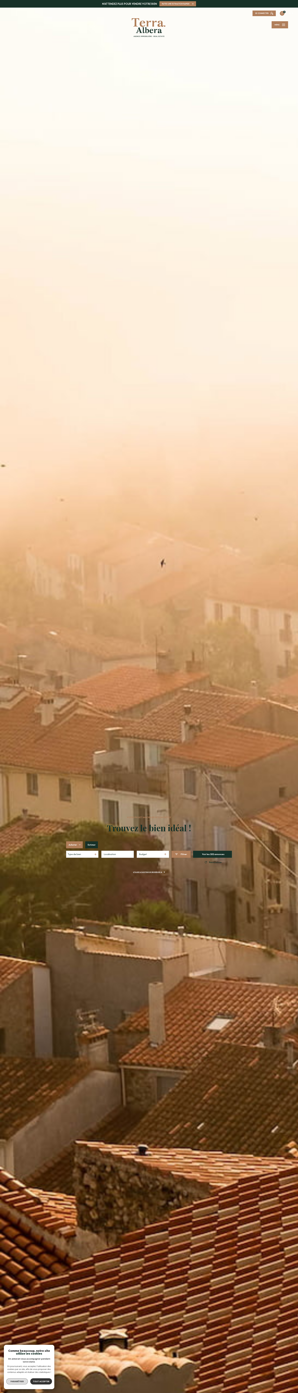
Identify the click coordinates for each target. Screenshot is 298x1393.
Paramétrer (17, 1381)
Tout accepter (41, 1381)
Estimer (91, 844)
